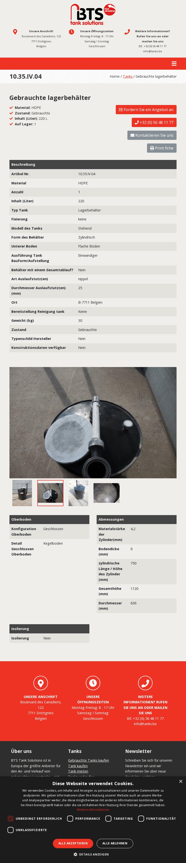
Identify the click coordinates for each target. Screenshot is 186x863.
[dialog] (93, 819)
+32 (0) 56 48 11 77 (155, 46)
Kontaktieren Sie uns (153, 135)
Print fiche (163, 148)
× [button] (180, 781)
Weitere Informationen (93, 810)
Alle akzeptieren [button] (73, 843)
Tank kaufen (78, 766)
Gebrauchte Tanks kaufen (88, 760)
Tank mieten (78, 771)
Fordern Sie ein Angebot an (148, 109)
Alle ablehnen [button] (114, 843)
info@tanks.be (152, 51)
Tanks (128, 76)
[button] (93, 854)
